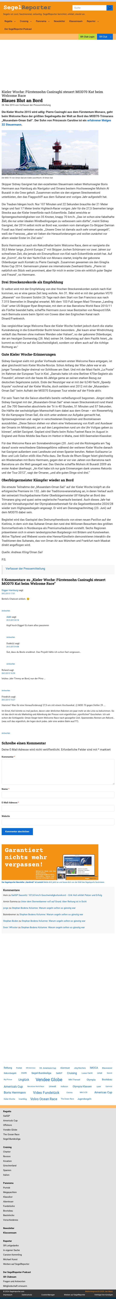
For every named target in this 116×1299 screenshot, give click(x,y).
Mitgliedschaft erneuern (15, 1286)
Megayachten (10, 1192)
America (7, 1120)
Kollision (64, 1086)
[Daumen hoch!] (2, 604)
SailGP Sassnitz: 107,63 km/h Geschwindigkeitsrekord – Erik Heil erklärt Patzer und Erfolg (56, 895)
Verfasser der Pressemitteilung (25, 568)
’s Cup (14, 1120)
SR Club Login (87, 36)
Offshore (7, 1125)
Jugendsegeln (84, 1099)
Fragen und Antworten (14, 1281)
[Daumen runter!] (12, 604)
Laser (99, 1087)
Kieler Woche (9, 1099)
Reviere (7, 1156)
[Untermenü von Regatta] (15, 21)
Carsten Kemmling (12, 1254)
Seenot (109, 1073)
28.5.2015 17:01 (8, 593)
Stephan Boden (10, 921)
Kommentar (8, 756)
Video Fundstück (46, 1092)
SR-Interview (30, 1068)
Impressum (7, 1295)
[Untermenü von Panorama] (49, 21)
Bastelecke (8, 1215)
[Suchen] (109, 8)
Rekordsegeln (10, 1073)
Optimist (109, 1086)
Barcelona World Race (35, 1086)
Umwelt (52, 1086)
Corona (69, 1093)
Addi (8, 617)
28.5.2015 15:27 (8, 700)
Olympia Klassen (82, 1086)
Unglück (23, 1079)
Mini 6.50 (83, 1092)
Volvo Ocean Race (43, 1099)
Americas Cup (103, 1092)
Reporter (7, 1241)
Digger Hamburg (10, 590)
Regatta (7, 1111)
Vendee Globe (49, 1079)
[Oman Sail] (50, 174)
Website (6, 816)
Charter (7, 1151)
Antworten (6, 611)
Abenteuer (65, 1068)
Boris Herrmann (15, 1092)
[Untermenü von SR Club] (110, 36)
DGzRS (24, 1073)
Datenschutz (27, 1295)
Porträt (19, 1068)
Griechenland (9, 1165)
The (5, 1134)
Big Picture (8, 1080)
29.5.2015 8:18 (12, 620)
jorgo (5, 908)
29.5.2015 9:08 (12, 647)
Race (16, 1134)
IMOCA (94, 1067)
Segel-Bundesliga (41, 1073)
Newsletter (8, 1228)
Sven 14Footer (10, 927)
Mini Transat (74, 1079)
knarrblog (23, 1099)
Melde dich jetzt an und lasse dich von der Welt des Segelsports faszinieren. (53, 882)
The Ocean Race (67, 1099)
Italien (6, 1175)
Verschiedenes (10, 1220)
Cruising (72, 1073)
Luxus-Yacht (87, 1073)
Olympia (91, 1079)
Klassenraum (9, 1232)
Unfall (99, 1073)
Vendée (7, 1129)
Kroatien (7, 1161)
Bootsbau (107, 1079)
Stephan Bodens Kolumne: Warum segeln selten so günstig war (44, 908)
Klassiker (8, 1197)
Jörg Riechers (80, 1068)
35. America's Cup (47, 1068)
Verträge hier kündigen (103, 1295)
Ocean (11, 1134)
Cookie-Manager (48, 1295)
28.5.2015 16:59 (8, 673)
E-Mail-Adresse (10, 802)
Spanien (7, 1170)
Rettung (8, 1067)
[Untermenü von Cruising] (31, 21)
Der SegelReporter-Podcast (17, 1272)
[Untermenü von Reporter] (98, 21)
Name (5, 789)
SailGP (59, 1073)
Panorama (8, 1183)
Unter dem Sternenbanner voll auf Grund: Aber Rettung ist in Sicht (54, 901)
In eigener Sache (11, 1250)
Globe (14, 1129)
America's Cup (13, 1086)
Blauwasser (107, 1068)
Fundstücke (9, 1206)
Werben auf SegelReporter (16, 1264)
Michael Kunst (10, 1259)
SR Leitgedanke (11, 1245)
